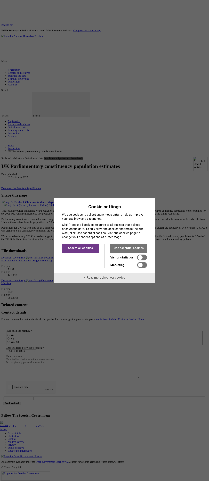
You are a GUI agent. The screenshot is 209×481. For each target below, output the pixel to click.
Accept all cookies (80, 248)
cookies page (128, 233)
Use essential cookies (129, 248)
